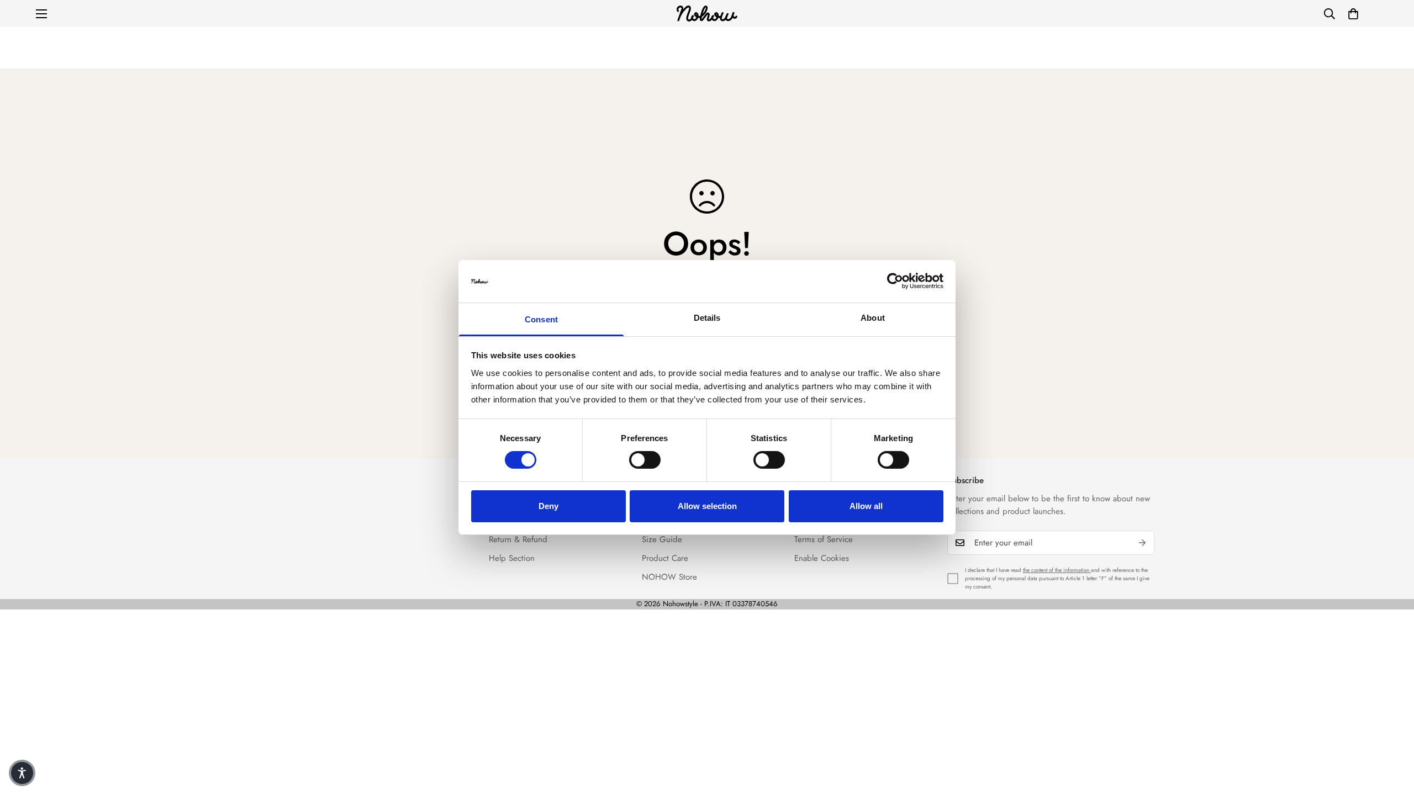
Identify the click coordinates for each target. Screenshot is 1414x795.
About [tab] (873, 317)
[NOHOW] (707, 13)
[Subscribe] (1142, 543)
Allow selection (707, 506)
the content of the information (1057, 570)
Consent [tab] (541, 319)
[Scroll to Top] (1392, 735)
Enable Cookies (821, 558)
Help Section (512, 558)
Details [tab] (707, 317)
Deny (548, 506)
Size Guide (662, 539)
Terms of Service (823, 539)
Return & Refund (518, 539)
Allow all (866, 506)
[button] (1353, 13)
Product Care (665, 558)
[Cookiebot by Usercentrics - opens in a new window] (895, 281)
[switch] (645, 460)
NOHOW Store (669, 577)
